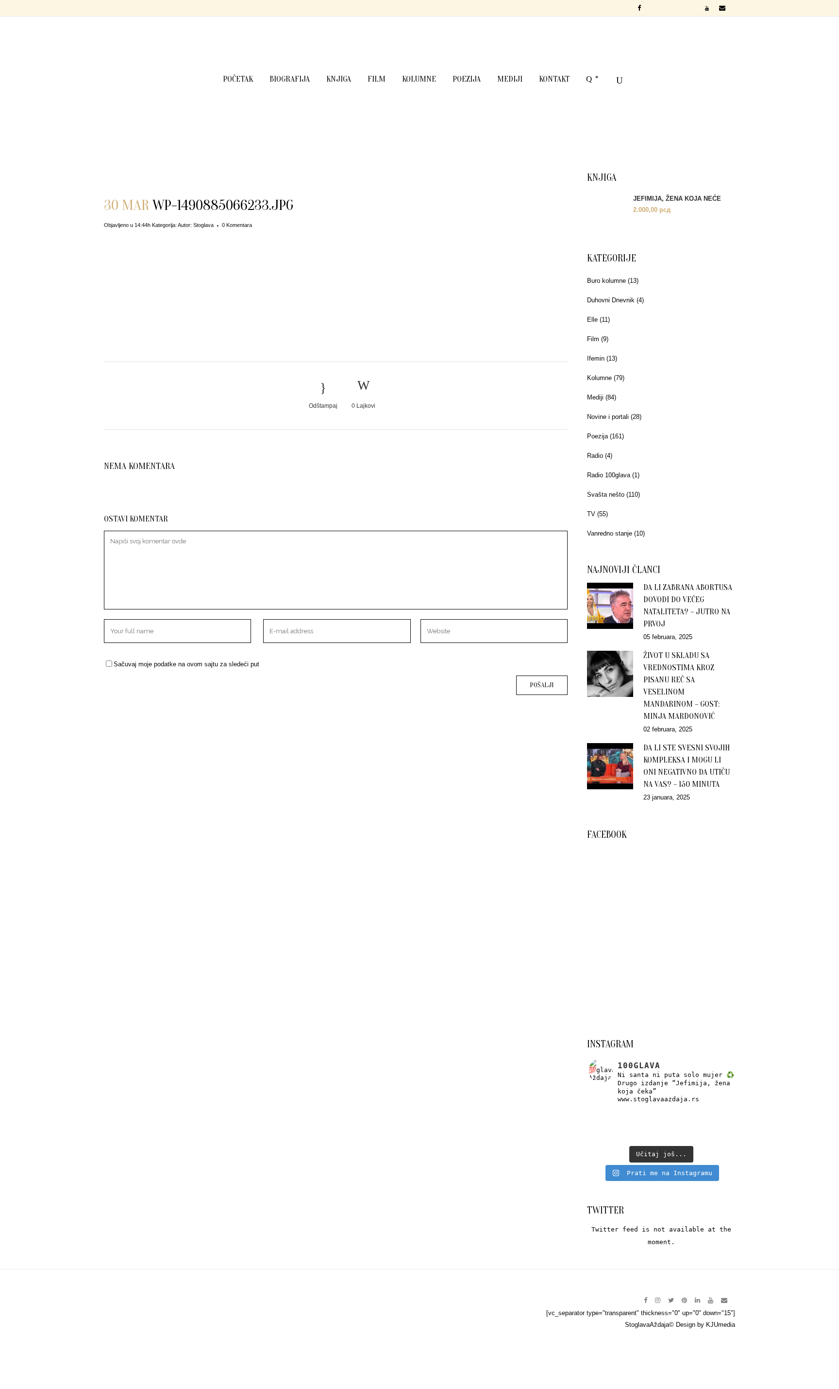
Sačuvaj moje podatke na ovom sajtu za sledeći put (186, 664)
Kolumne (599, 378)
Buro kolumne (606, 280)
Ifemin (595, 358)
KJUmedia (720, 1324)
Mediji (595, 397)
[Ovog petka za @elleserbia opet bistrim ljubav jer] (613, 1137)
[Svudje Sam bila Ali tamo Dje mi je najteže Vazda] (661, 1126)
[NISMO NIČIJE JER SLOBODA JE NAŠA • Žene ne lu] (613, 1126)
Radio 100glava (608, 475)
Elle (592, 319)
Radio (595, 455)
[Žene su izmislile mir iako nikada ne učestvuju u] (613, 1115)
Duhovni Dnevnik (611, 300)
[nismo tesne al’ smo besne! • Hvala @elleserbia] (661, 1115)
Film (593, 339)
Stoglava (203, 225)
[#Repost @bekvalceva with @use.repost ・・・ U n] (709, 1137)
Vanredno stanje (609, 533)
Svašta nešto (605, 494)
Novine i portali (608, 416)
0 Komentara (237, 225)
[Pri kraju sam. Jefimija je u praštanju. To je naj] (709, 1126)
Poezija (597, 436)
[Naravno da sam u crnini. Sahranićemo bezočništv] (709, 1115)
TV (591, 514)
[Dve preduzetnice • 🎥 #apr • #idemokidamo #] (661, 1137)
